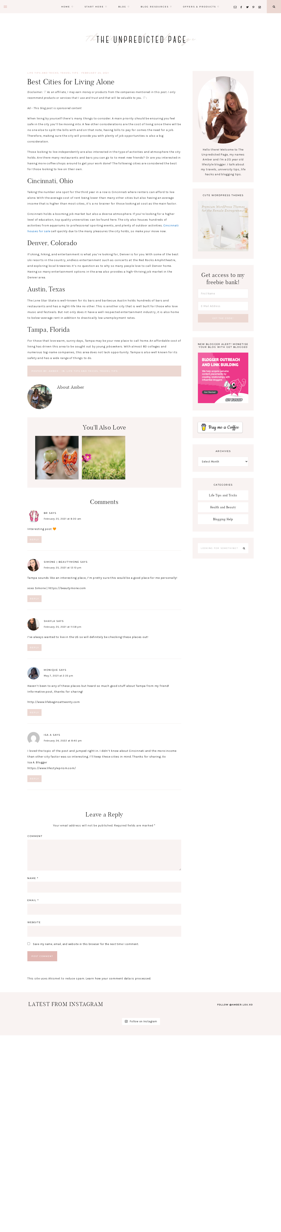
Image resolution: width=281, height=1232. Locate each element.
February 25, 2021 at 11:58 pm (62, 626)
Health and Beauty (223, 507)
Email (33, 900)
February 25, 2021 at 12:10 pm (62, 567)
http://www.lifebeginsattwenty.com (53, 702)
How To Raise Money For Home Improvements (150, 492)
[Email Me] (236, 2)
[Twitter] (248, 2)
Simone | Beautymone (61, 561)
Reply (34, 539)
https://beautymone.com (67, 588)
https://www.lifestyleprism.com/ (51, 768)
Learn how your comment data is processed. (118, 978)
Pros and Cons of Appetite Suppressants (57, 455)
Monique (51, 669)
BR (46, 513)
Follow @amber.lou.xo (235, 1004)
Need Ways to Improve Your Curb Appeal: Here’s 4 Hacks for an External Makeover (103, 463)
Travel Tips (69, 73)
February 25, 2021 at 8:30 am (62, 518)
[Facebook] (242, 2)
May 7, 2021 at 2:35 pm (58, 675)
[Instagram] (260, 2)
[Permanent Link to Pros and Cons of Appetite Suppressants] (57, 478)
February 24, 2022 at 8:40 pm (63, 740)
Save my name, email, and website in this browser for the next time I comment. (86, 944)
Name (32, 878)
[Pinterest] (254, 2)
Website (34, 922)
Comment (35, 836)
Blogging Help (223, 519)
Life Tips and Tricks (43, 73)
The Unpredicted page (140, 39)
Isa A (48, 734)
